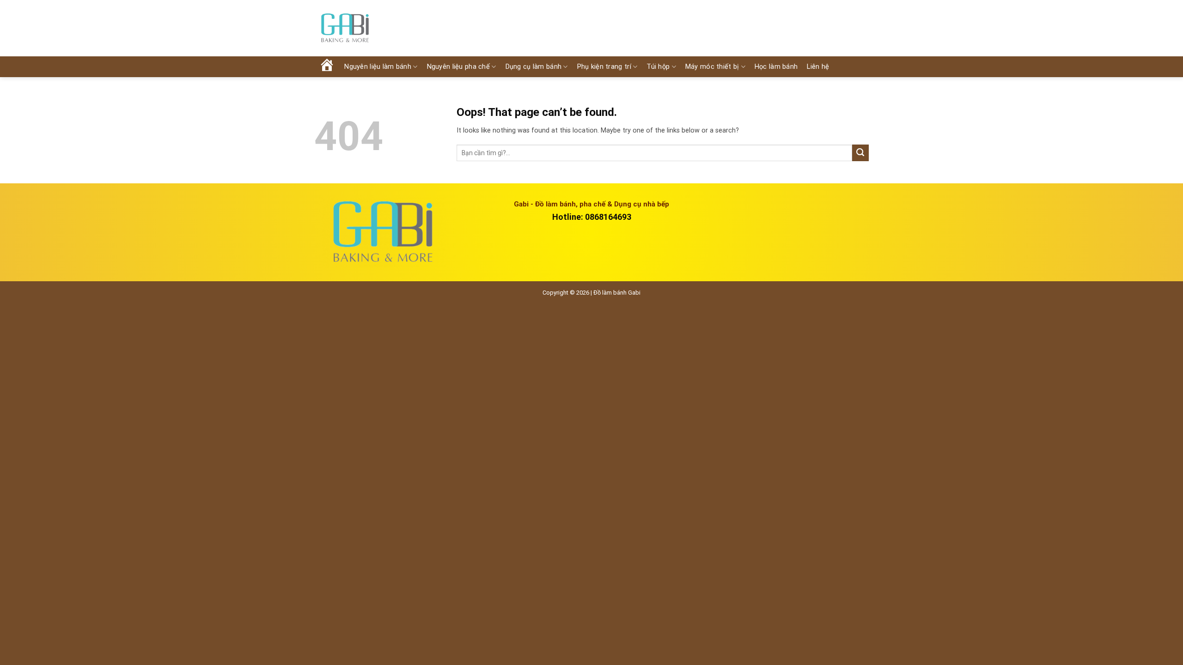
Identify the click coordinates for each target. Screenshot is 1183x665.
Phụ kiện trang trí (604, 67)
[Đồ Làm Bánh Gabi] (344, 28)
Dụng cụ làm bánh (534, 67)
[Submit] (860, 153)
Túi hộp (658, 67)
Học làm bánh (776, 67)
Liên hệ (818, 67)
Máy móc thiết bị (712, 67)
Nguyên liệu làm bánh (377, 67)
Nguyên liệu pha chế (458, 67)
